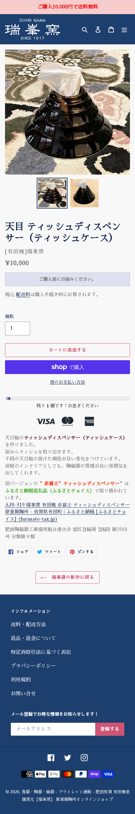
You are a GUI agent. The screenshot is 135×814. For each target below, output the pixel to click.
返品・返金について (33, 638)
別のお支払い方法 (67, 382)
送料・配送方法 (28, 624)
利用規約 (21, 679)
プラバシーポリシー (33, 666)
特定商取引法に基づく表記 (41, 652)
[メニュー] (124, 29)
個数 (9, 316)
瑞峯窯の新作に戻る (72, 577)
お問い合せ (23, 693)
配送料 (23, 294)
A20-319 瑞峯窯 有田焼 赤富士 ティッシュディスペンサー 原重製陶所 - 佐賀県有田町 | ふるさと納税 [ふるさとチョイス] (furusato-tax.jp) (67, 511)
